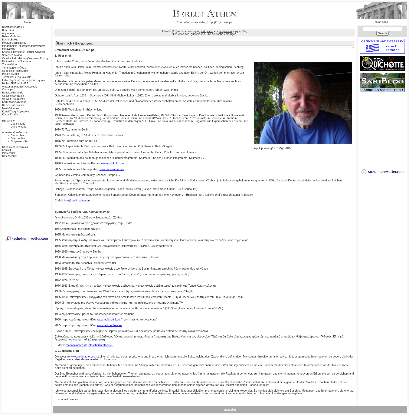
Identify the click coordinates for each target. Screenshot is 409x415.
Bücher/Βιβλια (10, 39)
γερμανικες (225, 31)
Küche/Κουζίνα (10, 114)
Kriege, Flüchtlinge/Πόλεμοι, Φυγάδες (23, 51)
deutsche (217, 34)
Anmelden (230, 409)
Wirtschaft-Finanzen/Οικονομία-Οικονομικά (20, 88)
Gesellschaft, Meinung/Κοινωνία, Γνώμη (25, 58)
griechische (198, 34)
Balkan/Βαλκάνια (12, 36)
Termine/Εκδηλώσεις (14, 67)
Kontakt (6, 150)
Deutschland (18, 123)
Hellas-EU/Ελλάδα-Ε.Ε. (15, 83)
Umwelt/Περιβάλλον (13, 98)
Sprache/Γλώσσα (12, 55)
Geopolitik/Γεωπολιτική (15, 70)
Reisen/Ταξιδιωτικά (13, 105)
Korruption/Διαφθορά (14, 102)
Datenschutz (9, 156)
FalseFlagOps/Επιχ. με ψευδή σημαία (23, 80)
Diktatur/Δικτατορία (13, 27)
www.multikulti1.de (112, 163)
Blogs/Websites (20, 141)
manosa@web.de (76, 345)
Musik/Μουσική (11, 108)
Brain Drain (8, 30)
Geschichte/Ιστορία (13, 95)
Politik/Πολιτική (11, 73)
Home (27, 22)
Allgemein (8, 33)
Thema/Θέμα (9, 64)
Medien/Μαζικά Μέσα (14, 42)
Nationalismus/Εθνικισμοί (17, 61)
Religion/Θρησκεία (12, 92)
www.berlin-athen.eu (111, 169)
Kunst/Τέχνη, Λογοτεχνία (16, 111)
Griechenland (18, 126)
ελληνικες (207, 31)
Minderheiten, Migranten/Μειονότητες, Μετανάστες (24, 47)
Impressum (8, 153)
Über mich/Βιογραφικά (15, 147)
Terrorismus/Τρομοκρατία (16, 77)
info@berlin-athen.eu (77, 200)
